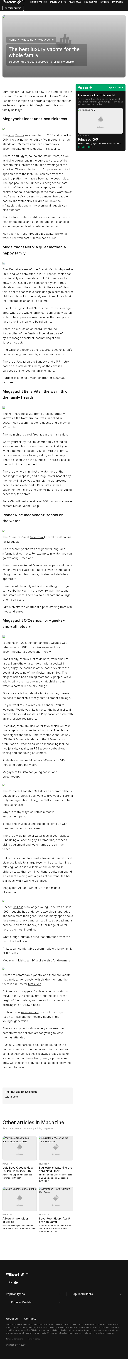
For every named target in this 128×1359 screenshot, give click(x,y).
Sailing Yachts (58, 2)
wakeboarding (30, 1012)
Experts (105, 2)
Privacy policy (34, 1339)
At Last (18, 907)
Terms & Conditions (14, 1339)
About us (12, 1318)
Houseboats (91, 2)
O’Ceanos (55, 642)
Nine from (37, 537)
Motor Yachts (38, 2)
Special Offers (13, 8)
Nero (24, 269)
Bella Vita (27, 413)
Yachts (19, 135)
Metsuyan (34, 984)
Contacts (30, 1318)
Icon (11, 135)
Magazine (117, 2)
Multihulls (75, 2)
